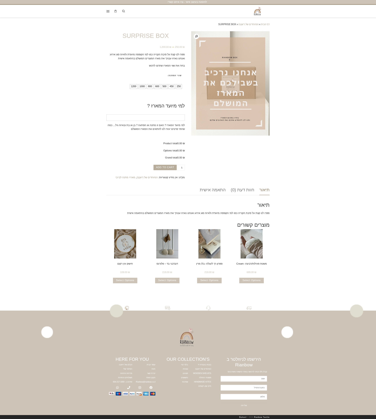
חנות (153, 369)
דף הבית (265, 24)
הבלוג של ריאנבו (125, 365)
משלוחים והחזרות (125, 377)
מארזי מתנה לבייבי (125, 177)
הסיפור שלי (127, 369)
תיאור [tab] (264, 189)
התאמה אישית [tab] (213, 189)
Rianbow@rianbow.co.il (145, 382)
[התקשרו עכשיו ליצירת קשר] (128, 388)
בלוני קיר (184, 365)
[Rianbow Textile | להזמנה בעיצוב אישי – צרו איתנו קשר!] (258, 10)
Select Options (251, 280)
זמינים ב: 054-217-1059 (122, 382)
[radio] (179, 86)
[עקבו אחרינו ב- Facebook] (151, 388)
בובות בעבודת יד (204, 365)
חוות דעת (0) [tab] (242, 189)
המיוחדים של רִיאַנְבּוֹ (248, 24)
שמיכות (185, 382)
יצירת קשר (151, 373)
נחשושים (184, 377)
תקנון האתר (150, 377)
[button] (196, 36)
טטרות (185, 369)
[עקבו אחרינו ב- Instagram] (140, 388)
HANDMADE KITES (202, 382)
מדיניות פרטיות (126, 373)
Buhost (242, 417)
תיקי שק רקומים (204, 386)
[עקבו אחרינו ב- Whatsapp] (117, 388)
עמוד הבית (151, 365)
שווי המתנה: (175, 75)
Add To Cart (165, 167)
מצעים (185, 373)
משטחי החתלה (205, 377)
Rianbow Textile (262, 417)
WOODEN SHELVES (202, 373)
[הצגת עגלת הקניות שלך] (116, 11)
